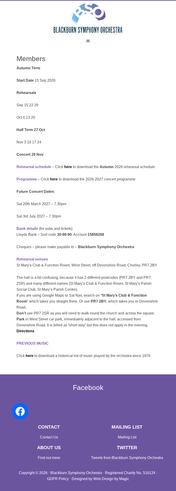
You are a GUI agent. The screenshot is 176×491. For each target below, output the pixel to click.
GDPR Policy (58, 479)
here (68, 167)
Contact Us (49, 437)
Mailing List (127, 437)
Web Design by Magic (111, 479)
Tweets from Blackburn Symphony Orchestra (127, 458)
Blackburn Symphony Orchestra (88, 18)
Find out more (49, 458)
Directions (25, 331)
